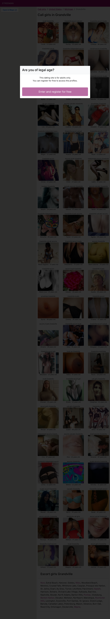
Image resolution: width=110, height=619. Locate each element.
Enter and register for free (55, 91)
